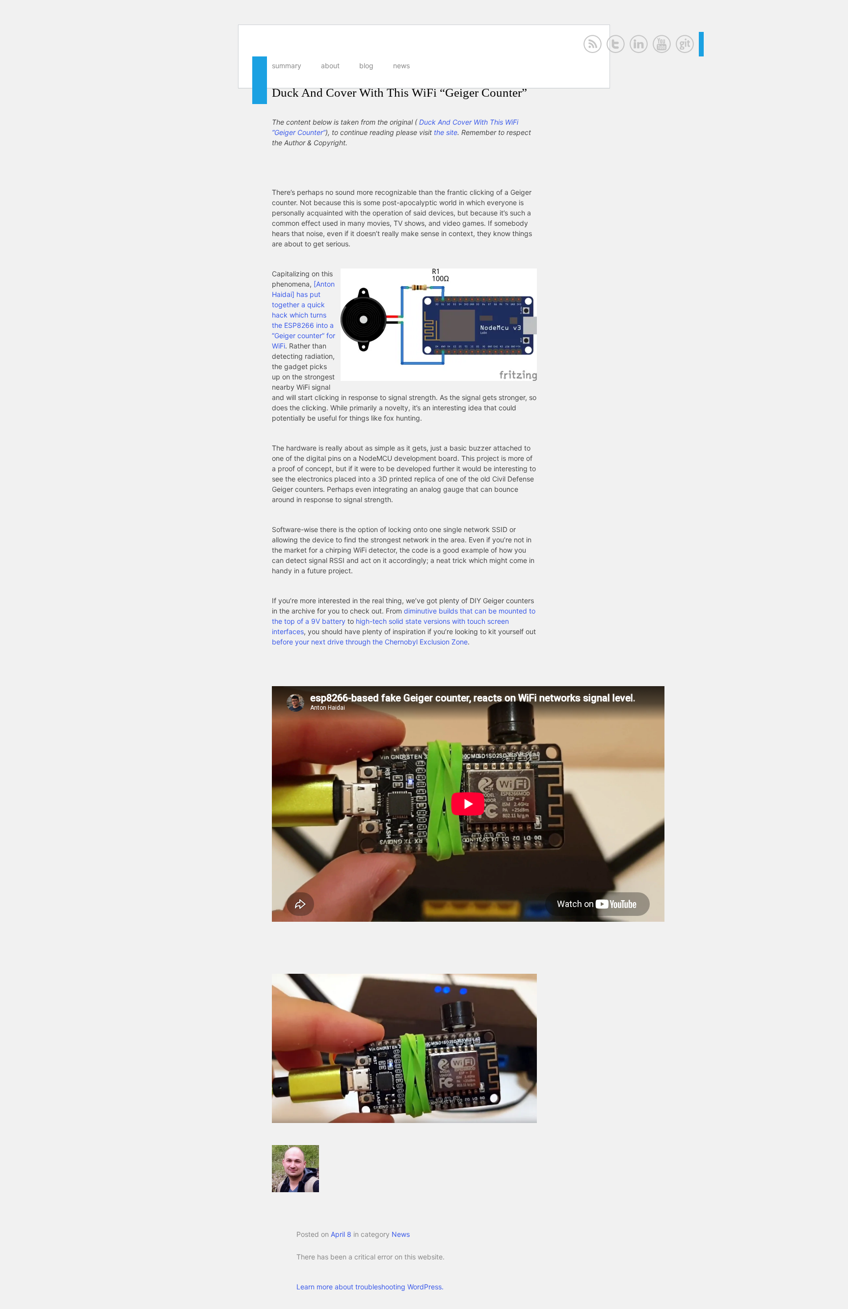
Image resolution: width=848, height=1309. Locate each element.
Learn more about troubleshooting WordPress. (370, 1286)
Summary (286, 65)
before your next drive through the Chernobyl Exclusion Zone (370, 642)
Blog (366, 65)
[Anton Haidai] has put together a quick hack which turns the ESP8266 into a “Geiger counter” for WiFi (303, 315)
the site (445, 132)
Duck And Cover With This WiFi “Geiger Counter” (399, 92)
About (330, 65)
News (401, 65)
